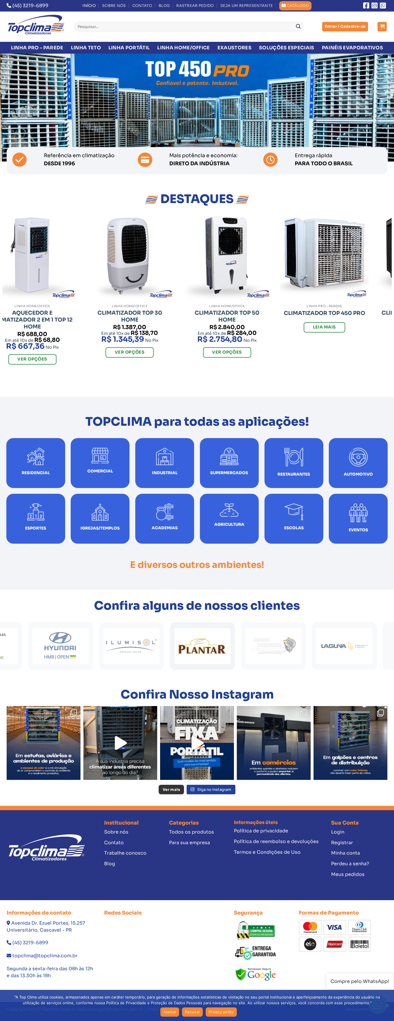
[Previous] (15, 107)
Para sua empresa (189, 843)
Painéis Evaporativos (352, 48)
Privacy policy (221, 1011)
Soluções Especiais (286, 48)
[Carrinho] (382, 26)
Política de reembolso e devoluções (276, 841)
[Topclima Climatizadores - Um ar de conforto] (36, 26)
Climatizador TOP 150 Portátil (328, 316)
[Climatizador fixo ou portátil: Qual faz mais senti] (197, 743)
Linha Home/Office (183, 48)
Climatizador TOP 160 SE (231, 313)
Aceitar (170, 1011)
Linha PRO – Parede (37, 48)
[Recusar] (387, 1007)
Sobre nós (114, 5)
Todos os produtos (191, 832)
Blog (164, 5)
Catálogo (298, 5)
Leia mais (36, 333)
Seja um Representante (246, 5)
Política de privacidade (261, 831)
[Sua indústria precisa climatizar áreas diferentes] (120, 743)
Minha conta (345, 853)
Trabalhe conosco (125, 853)
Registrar (342, 843)
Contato (142, 5)
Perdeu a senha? (350, 864)
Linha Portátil (129, 48)
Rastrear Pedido (195, 5)
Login (337, 832)
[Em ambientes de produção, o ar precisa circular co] (43, 743)
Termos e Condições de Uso (267, 852)
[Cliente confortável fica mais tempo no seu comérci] (274, 743)
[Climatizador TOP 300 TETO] (134, 257)
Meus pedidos (348, 874)
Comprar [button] (329, 368)
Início (89, 5)
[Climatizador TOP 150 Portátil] (328, 257)
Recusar (192, 1011)
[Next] (379, 107)
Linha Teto (86, 48)
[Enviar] (298, 27)
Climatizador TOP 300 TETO (134, 316)
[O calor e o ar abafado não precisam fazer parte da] (350, 743)
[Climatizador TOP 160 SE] (231, 257)
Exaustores (234, 48)
